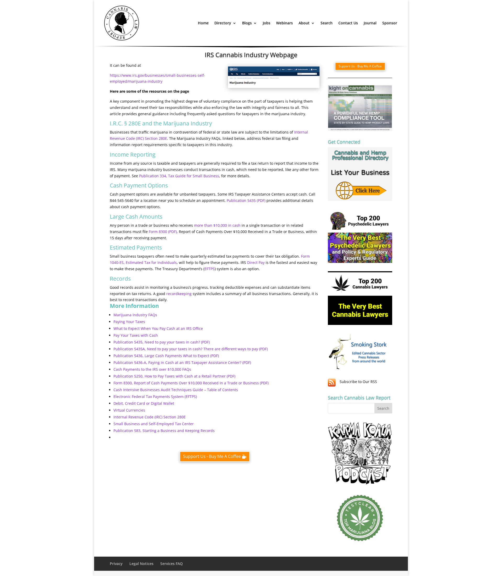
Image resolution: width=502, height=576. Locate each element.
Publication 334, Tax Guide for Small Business (179, 175)
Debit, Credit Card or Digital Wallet (143, 403)
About (304, 22)
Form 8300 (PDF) (163, 231)
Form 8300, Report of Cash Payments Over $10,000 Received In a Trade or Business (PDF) (191, 382)
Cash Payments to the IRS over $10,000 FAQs (152, 369)
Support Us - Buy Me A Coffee (212, 456)
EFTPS (209, 268)
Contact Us (348, 22)
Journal (370, 22)
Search (327, 22)
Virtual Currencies (129, 410)
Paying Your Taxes (129, 321)
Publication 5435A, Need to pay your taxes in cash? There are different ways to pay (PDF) (190, 348)
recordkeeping (179, 293)
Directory (222, 22)
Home (203, 22)
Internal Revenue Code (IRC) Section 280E (149, 416)
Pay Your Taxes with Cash (135, 335)
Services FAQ (171, 563)
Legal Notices (141, 563)
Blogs (247, 22)
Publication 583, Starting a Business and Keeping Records (164, 430)
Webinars (284, 22)
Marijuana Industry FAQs (135, 314)
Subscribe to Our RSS (358, 381)
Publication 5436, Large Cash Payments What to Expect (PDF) (166, 355)
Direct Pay (256, 262)
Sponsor (389, 22)
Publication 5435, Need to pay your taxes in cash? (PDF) (161, 342)
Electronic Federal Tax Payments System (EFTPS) (155, 396)
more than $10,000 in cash (217, 225)
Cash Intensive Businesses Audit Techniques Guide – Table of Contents (175, 389)
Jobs (266, 22)
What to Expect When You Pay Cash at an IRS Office (158, 328)
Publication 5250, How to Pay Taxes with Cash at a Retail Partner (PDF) (174, 376)
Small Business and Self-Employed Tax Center (153, 423)
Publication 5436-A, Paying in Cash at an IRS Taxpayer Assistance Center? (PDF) (182, 362)
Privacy (116, 563)
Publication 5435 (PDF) (246, 200)
